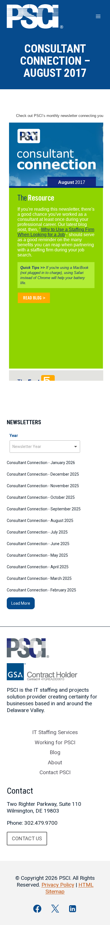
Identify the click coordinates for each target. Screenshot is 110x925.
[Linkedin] (73, 908)
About (55, 762)
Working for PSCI (55, 742)
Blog (55, 752)
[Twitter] (55, 908)
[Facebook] (37, 908)
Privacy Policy (57, 885)
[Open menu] (98, 16)
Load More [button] (20, 603)
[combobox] (45, 446)
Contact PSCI (55, 772)
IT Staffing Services (55, 732)
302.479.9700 (41, 823)
